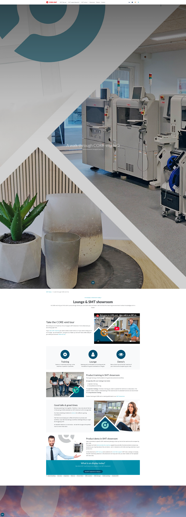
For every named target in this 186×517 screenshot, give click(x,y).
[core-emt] (135, 2)
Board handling (51, 475)
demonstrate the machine (103, 445)
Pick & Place (80, 475)
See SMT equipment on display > (93, 471)
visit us (74, 413)
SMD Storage (97, 475)
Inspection (66, 475)
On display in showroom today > (93, 297)
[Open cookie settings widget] (2, 514)
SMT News (49, 292)
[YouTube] (132, 2)
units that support (117, 452)
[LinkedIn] (129, 2)
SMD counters (88, 475)
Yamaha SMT (115, 475)
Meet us (73, 475)
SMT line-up (99, 452)
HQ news (59, 475)
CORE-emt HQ (61, 334)
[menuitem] (63, 2)
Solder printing (106, 475)
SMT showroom (120, 396)
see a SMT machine (54, 330)
